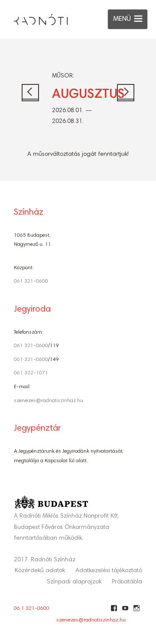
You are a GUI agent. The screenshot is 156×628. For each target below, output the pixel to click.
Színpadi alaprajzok (74, 582)
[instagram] (136, 612)
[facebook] (113, 612)
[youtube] (125, 612)
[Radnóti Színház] (34, 17)
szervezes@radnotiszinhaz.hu (48, 400)
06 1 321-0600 (31, 608)
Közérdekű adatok (40, 571)
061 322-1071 (31, 373)
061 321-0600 (31, 281)
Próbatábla (127, 582)
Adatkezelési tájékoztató (108, 571)
